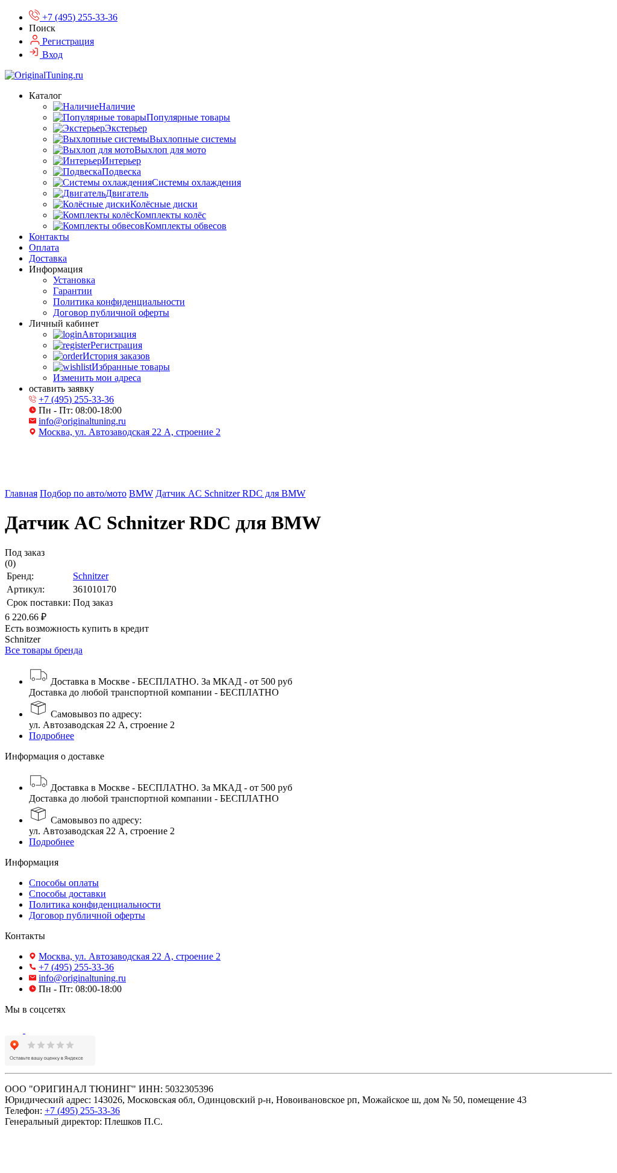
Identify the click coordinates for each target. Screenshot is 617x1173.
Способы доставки (67, 893)
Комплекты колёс (170, 215)
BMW (141, 493)
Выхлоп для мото (170, 150)
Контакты (49, 236)
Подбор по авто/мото (83, 493)
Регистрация (116, 345)
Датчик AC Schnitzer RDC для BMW (230, 493)
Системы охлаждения (196, 182)
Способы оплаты (64, 883)
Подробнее (51, 736)
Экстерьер (126, 128)
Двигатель (126, 193)
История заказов (116, 356)
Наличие (117, 106)
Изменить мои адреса (97, 378)
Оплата (44, 247)
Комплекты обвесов (186, 226)
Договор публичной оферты (111, 312)
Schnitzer (90, 576)
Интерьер (121, 161)
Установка (74, 280)
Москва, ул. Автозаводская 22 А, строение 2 (130, 432)
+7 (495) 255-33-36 (76, 399)
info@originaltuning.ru (82, 421)
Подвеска (121, 171)
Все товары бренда (44, 650)
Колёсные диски (164, 204)
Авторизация (109, 334)
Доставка (48, 258)
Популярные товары (188, 117)
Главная (21, 493)
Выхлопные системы (192, 139)
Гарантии (72, 291)
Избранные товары (131, 367)
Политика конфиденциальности (119, 302)
